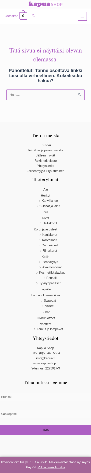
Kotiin (45, 257)
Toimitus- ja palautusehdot (45, 150)
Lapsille (45, 289)
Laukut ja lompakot (50, 329)
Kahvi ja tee (50, 200)
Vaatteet (45, 324)
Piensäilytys (49, 262)
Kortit (45, 218)
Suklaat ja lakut (49, 206)
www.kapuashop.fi (45, 363)
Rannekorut (50, 245)
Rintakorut (50, 250)
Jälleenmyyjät (45, 155)
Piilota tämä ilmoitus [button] (51, 467)
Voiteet (49, 306)
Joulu (45, 212)
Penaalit (51, 278)
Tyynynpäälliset (50, 283)
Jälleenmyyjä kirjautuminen (45, 171)
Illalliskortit (50, 223)
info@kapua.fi (45, 358)
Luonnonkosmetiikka (45, 295)
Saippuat (50, 300)
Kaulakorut (49, 234)
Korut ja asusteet (45, 229)
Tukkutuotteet (45, 318)
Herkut (45, 195)
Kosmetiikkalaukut (52, 272)
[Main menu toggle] (82, 16)
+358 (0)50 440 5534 (45, 353)
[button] (33, 16)
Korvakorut (49, 240)
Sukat (45, 312)
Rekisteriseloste (45, 160)
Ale (45, 189)
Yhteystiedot (45, 166)
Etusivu (45, 145)
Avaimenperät (52, 267)
